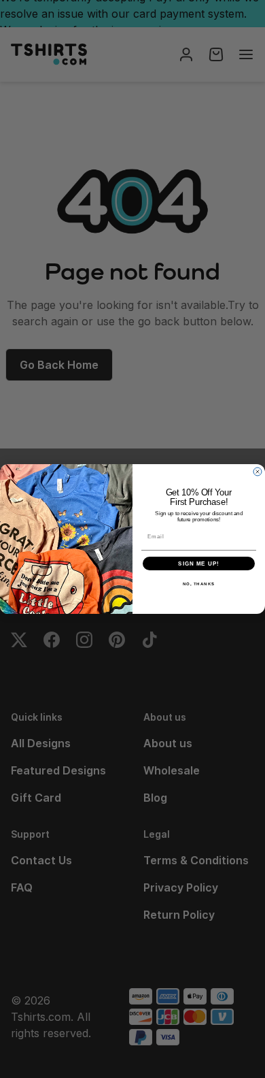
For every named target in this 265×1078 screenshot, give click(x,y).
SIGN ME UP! (198, 564)
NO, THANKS (199, 584)
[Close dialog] (257, 472)
